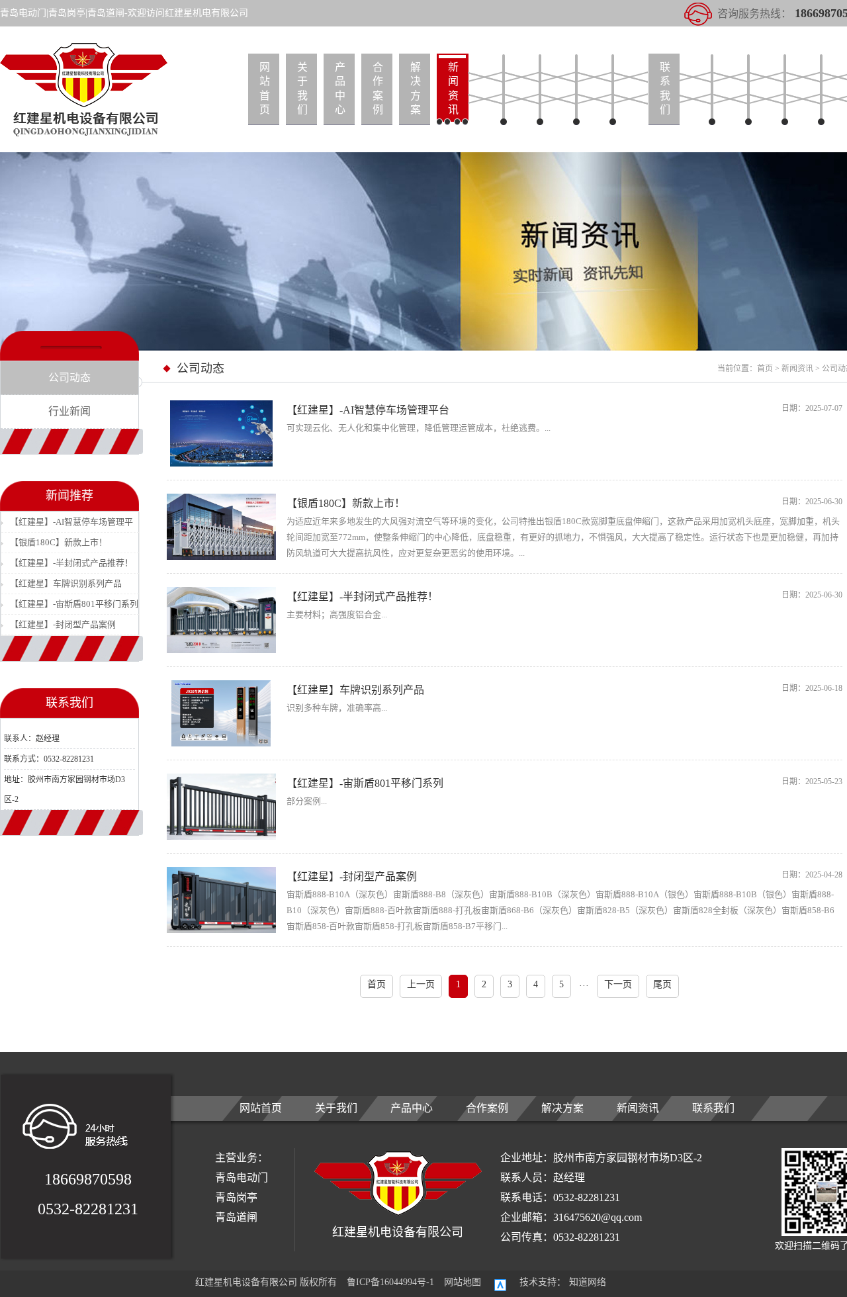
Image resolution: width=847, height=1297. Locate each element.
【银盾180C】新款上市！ (58, 542)
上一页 (421, 984)
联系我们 (665, 88)
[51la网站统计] (500, 1281)
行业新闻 (69, 411)
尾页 (662, 984)
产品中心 (340, 88)
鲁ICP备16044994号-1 (390, 1282)
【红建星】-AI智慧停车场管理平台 (71, 524)
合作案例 (378, 88)
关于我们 (302, 88)
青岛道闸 (236, 1217)
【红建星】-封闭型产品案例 (63, 624)
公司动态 (69, 377)
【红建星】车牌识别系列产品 (66, 583)
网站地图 (462, 1282)
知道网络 (587, 1282)
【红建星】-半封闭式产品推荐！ (71, 563)
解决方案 (415, 88)
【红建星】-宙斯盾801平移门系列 (74, 604)
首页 (765, 368)
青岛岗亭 (236, 1197)
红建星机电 (83, 90)
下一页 (618, 984)
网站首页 (264, 88)
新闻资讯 (453, 88)
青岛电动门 (241, 1177)
